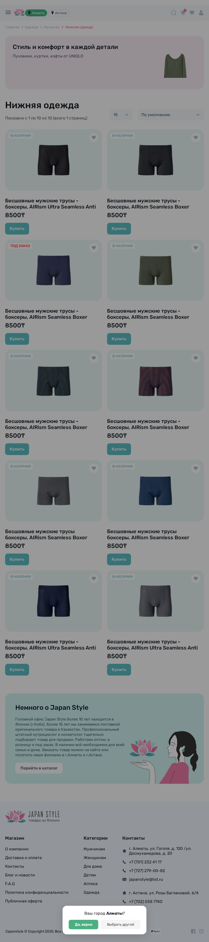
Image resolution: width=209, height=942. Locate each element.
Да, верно (83, 924)
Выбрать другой (120, 924)
